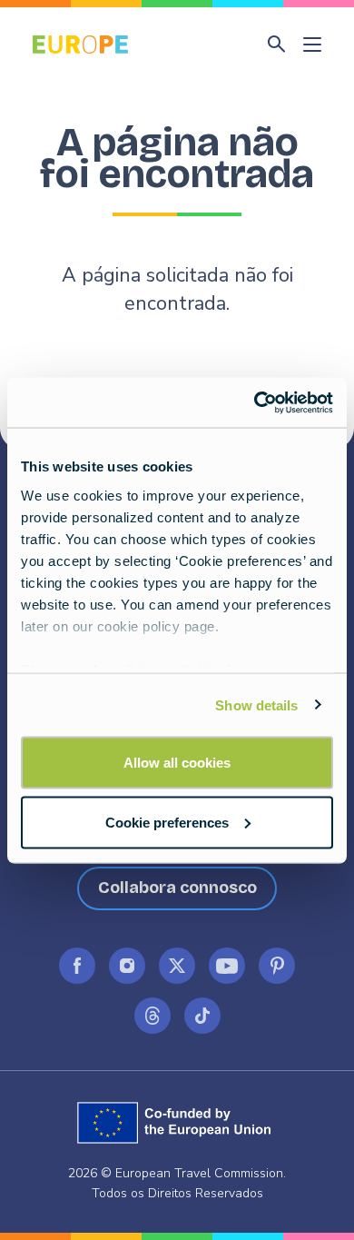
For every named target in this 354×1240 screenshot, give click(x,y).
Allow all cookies (177, 762)
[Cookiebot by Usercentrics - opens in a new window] (254, 402)
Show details (256, 704)
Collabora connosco (177, 888)
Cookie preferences (167, 821)
